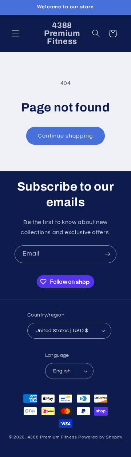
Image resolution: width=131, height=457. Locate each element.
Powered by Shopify (100, 437)
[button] (15, 33)
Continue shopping (66, 136)
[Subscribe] (107, 254)
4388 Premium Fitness (53, 437)
